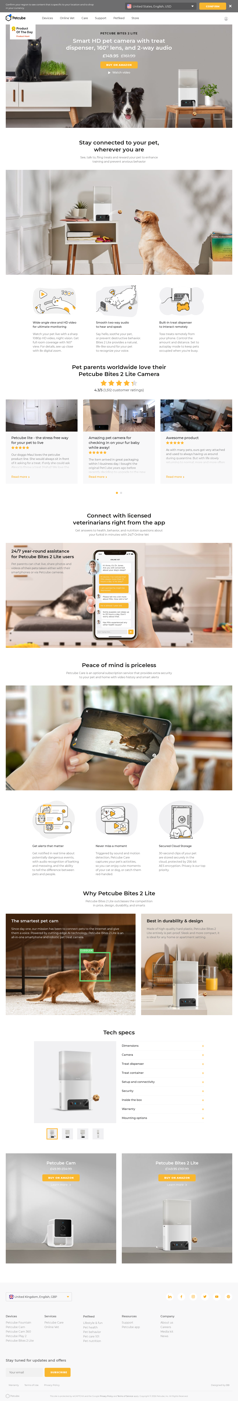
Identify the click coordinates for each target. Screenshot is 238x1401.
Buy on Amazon (119, 65)
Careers (165, 1327)
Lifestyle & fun (93, 1323)
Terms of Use (31, 1385)
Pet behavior (92, 1332)
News (164, 1336)
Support (100, 18)
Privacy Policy (52, 1385)
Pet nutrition (92, 1341)
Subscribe (59, 1372)
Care (85, 18)
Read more (19, 476)
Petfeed (119, 18)
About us (166, 1322)
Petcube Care (54, 1322)
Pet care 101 (91, 1336)
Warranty (14, 1385)
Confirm (213, 6)
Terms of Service (125, 1396)
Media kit (166, 1331)
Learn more (59, 1184)
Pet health (90, 1327)
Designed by (220, 1385)
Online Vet (67, 18)
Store (135, 18)
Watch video (121, 72)
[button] (117, 493)
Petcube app (131, 1327)
